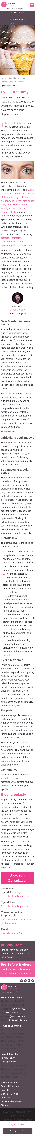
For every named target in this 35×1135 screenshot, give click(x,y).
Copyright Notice (9, 1061)
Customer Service (9, 1094)
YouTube (32, 980)
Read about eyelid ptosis (13, 906)
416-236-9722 (12, 1012)
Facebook (21, 980)
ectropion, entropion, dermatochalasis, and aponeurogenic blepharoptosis (16, 242)
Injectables (6, 1090)
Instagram (29, 980)
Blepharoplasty (8, 212)
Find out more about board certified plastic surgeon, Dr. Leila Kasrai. (15, 951)
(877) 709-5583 (17, 1016)
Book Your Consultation (17, 877)
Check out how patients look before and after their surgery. (16, 968)
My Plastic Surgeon (8, 4)
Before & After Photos (11, 1101)
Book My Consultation (17, 1131)
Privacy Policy (8, 1058)
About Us (5, 1097)
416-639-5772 (18, 1009)
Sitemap (5, 1105)
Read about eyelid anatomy (15, 896)
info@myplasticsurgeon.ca (20, 1020)
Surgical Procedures (10, 1086)
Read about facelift (10, 933)
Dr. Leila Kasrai (17, 309)
